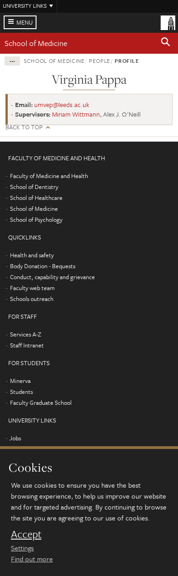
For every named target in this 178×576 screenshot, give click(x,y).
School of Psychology (36, 219)
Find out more (32, 559)
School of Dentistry (34, 186)
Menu (24, 22)
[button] (165, 43)
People (99, 60)
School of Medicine (36, 43)
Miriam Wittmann (76, 114)
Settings (22, 548)
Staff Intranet (27, 345)
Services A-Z (25, 334)
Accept (26, 534)
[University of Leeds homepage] (168, 22)
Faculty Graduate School (41, 402)
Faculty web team (32, 287)
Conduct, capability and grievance (52, 276)
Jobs (15, 438)
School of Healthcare (36, 197)
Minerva (20, 380)
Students (21, 391)
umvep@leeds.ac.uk (61, 104)
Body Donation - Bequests (42, 265)
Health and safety (32, 255)
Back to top (23, 127)
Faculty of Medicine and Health (49, 175)
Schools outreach (31, 298)
